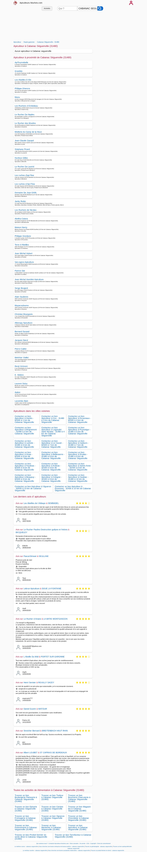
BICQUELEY (21, 532)
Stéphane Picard (22, 149)
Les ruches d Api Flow (25, 184)
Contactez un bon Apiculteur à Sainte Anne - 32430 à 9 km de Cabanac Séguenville (79, 467)
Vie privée (82, 843)
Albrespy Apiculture (23, 323)
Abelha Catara (21, 218)
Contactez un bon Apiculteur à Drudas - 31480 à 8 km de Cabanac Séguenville (78, 455)
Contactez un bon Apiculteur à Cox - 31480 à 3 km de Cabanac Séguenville (52, 419)
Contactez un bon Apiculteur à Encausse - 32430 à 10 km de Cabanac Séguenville (73, 488)
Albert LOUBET (31, 752)
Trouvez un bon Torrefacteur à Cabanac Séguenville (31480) (73, 836)
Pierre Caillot (20, 349)
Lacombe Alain (21, 401)
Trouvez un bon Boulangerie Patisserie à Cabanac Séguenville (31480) (26, 798)
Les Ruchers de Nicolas (25, 210)
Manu (17, 97)
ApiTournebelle (21, 62)
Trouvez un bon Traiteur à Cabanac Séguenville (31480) (52, 797)
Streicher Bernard (32, 731)
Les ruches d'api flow (24, 175)
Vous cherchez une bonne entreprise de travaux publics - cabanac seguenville (61, 846)
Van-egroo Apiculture (24, 262)
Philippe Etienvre (22, 88)
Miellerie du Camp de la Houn (28, 132)
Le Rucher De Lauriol (24, 166)
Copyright (93, 843)
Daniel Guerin (30, 709)
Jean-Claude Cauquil (24, 140)
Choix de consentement (104, 843)
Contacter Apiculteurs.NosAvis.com (59, 843)
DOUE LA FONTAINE (51, 588)
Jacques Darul (21, 340)
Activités (47, 8)
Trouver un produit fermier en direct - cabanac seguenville (107, 850)
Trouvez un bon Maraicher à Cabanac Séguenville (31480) (51, 827)
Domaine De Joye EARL (26, 192)
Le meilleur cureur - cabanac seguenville (26, 846)
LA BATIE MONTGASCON (55, 619)
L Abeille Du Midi (31, 657)
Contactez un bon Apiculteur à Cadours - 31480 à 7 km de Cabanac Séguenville (78, 444)
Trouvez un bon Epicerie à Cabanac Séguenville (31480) (26, 809)
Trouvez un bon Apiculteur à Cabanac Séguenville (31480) (78, 827)
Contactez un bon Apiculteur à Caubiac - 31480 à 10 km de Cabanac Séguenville (78, 478)
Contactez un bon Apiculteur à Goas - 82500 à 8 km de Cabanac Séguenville (24, 455)
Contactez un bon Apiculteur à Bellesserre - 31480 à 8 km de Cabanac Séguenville (52, 455)
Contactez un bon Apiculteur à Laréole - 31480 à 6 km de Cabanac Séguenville (24, 444)
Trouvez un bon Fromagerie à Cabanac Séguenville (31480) (25, 818)
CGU (87, 843)
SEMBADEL (53, 503)
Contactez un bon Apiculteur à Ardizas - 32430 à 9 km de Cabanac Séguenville (51, 467)
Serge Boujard (21, 288)
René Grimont (21, 366)
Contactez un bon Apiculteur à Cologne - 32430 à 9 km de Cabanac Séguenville (51, 478)
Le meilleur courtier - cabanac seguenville (35, 850)
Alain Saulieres (21, 297)
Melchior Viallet (22, 357)
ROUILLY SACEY (46, 682)
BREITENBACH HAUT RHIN (55, 731)
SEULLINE (43, 556)
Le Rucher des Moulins (25, 123)
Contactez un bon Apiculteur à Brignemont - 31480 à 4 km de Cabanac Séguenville (26, 430)
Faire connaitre (74, 843)
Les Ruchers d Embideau (26, 106)
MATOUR (42, 709)
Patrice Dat (20, 271)
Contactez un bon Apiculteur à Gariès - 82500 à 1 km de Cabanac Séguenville (24, 419)
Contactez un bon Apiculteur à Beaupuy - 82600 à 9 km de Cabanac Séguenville (25, 478)
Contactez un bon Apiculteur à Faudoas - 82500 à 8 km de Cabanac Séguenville (25, 467)
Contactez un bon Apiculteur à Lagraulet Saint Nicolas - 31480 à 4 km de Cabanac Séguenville (52, 431)
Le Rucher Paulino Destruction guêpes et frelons (46, 529)
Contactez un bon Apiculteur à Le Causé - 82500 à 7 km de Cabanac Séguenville (52, 444)
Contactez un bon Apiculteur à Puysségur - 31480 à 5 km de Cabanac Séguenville (79, 430)
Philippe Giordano (23, 236)
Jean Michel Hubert (23, 253)
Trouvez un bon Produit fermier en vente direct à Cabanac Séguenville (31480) (31, 837)
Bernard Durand (22, 331)
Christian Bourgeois (24, 314)
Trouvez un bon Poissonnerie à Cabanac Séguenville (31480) (26, 827)
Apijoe (17, 392)
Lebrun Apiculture (31, 588)
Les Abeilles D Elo (23, 80)
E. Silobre (19, 375)
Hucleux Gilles (21, 158)
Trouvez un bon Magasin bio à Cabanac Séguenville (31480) (79, 809)
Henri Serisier (30, 682)
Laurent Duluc (21, 383)
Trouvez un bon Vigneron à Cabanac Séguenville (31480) (52, 818)
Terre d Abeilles (22, 245)
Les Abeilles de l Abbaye (35, 503)
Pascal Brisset (30, 556)
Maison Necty (21, 227)
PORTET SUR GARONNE (53, 657)
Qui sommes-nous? (42, 843)
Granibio (18, 71)
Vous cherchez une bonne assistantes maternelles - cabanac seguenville (69, 850)
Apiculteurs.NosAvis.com (31, 3)
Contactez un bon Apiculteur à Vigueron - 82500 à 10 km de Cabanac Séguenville (33, 488)
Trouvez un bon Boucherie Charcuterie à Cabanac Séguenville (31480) (79, 798)
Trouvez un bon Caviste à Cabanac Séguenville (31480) (52, 809)
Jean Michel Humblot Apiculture (29, 279)
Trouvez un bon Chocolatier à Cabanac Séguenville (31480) (78, 818)
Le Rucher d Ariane (32, 619)
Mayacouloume (22, 305)
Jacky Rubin (20, 201)
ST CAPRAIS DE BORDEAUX (53, 752)
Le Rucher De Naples (24, 114)
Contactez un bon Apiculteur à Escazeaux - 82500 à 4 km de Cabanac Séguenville (79, 419)
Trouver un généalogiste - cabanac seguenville (98, 846)
